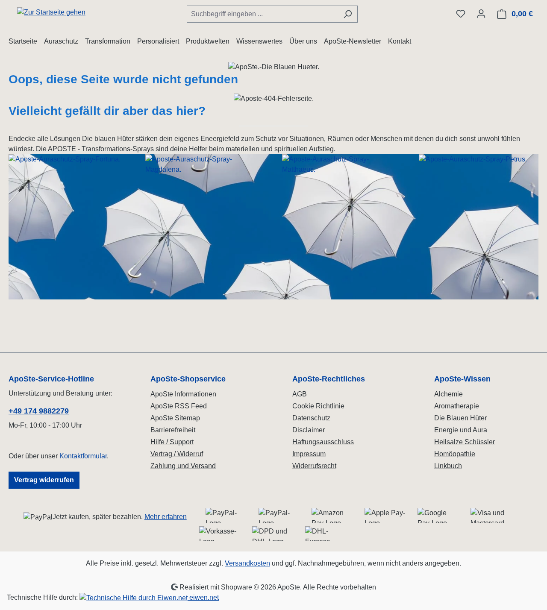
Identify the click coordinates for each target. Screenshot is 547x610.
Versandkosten (247, 563)
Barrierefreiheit (172, 430)
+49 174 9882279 (39, 411)
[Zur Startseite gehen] (51, 12)
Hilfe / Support (172, 442)
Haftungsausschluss (323, 442)
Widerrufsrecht (314, 465)
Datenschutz (311, 418)
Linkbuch (448, 465)
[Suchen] (348, 14)
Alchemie (448, 394)
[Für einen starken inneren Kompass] (68, 226)
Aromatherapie (456, 406)
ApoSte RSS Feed (178, 406)
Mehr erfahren (165, 516)
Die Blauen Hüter (460, 418)
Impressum (309, 454)
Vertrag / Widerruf (176, 454)
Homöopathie (454, 454)
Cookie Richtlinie (318, 406)
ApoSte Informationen (183, 394)
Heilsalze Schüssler (464, 442)
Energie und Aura (460, 430)
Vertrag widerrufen (44, 480)
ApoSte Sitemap (175, 418)
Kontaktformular (83, 456)
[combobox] (262, 14)
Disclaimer (308, 430)
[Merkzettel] (460, 13)
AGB (299, 394)
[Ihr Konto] (481, 13)
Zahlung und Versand (183, 465)
